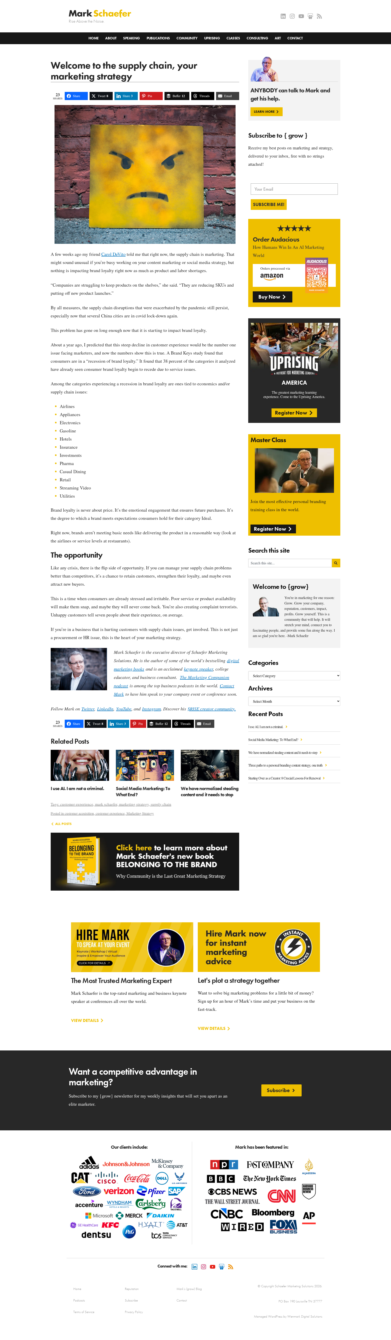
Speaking (131, 38)
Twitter (87, 709)
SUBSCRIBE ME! (268, 204)
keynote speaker (198, 669)
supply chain (161, 804)
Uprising (212, 38)
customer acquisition (79, 813)
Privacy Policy (134, 1312)
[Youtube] (301, 16)
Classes (233, 38)
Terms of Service (83, 1312)
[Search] (336, 563)
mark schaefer (106, 804)
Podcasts (79, 1300)
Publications (158, 38)
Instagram (151, 709)
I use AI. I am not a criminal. (266, 726)
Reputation (132, 1289)
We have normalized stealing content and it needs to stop (283, 752)
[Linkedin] (283, 16)
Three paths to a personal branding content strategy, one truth (285, 765)
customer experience (76, 804)
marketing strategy (134, 804)
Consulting (257, 38)
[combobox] (290, 563)
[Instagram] (292, 16)
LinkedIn (105, 709)
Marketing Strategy (140, 813)
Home (93, 38)
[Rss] (319, 16)
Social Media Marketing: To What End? (273, 739)
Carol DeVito (113, 254)
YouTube (123, 709)
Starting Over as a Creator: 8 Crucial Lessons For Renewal (284, 778)
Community (186, 38)
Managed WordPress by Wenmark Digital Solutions (288, 1316)
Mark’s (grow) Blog (189, 1289)
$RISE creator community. (212, 709)
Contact (295, 38)
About (110, 38)
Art (278, 38)
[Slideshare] (310, 16)
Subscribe (131, 1300)
